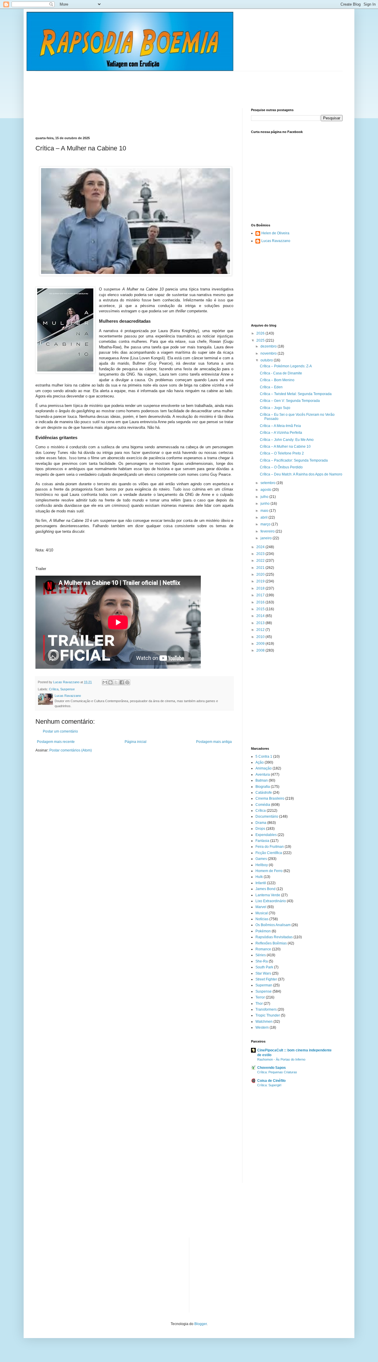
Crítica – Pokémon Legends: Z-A (286, 366)
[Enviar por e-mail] (105, 682)
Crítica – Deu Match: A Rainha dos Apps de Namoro (301, 474)
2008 (260, 650)
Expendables (266, 835)
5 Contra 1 (263, 756)
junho (265, 503)
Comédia (262, 805)
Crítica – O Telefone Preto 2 (282, 453)
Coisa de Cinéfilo (271, 1081)
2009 (260, 644)
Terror (260, 997)
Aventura (262, 774)
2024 (260, 547)
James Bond (265, 889)
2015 (260, 609)
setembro (268, 483)
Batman (261, 780)
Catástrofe (263, 792)
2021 (260, 568)
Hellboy (261, 865)
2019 (260, 581)
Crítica (53, 689)
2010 (260, 637)
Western (262, 1027)
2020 (260, 574)
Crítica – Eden (271, 387)
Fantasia (262, 841)
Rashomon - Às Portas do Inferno (281, 1059)
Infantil (260, 883)
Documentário (266, 816)
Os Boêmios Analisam (273, 925)
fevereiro (268, 531)
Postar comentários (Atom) (70, 750)
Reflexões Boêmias (271, 943)
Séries (260, 955)
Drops (260, 829)
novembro (269, 353)
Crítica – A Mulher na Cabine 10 (285, 446)
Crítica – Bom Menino (277, 380)
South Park (264, 967)
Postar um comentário (60, 731)
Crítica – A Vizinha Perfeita (281, 433)
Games (261, 859)
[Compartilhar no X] (116, 682)
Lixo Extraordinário (270, 901)
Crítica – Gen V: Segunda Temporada (290, 401)
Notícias (261, 919)
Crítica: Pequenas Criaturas (277, 1072)
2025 (260, 340)
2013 (260, 623)
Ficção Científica (268, 853)
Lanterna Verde (267, 895)
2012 (260, 630)
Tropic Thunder (267, 1015)
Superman (263, 985)
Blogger (200, 1324)
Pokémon (263, 931)
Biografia (262, 787)
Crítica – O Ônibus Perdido (281, 467)
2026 (260, 333)
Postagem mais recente (56, 742)
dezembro (269, 346)
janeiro (266, 538)
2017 (260, 595)
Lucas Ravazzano (275, 241)
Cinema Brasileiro (269, 798)
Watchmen (264, 1022)
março (265, 524)
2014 (260, 616)
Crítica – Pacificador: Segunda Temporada (294, 460)
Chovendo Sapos (271, 1068)
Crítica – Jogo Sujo (275, 408)
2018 (260, 588)
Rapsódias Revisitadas (274, 937)
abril (264, 517)
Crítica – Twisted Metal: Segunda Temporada (296, 394)
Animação (263, 768)
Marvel (260, 907)
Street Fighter (266, 979)
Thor (259, 1003)
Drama (260, 823)
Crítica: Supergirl (269, 1085)
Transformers (266, 1009)
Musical (261, 913)
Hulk (259, 877)
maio (264, 511)
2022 (260, 561)
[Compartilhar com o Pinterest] (127, 682)
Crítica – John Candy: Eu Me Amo (287, 440)
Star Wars (263, 973)
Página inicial (135, 742)
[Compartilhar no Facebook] (122, 682)
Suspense (67, 689)
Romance (263, 949)
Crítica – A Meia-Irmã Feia (280, 426)
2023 (260, 554)
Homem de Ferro (269, 871)
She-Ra (261, 961)
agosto (266, 490)
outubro (267, 360)
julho (264, 497)
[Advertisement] (142, 84)
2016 (260, 602)
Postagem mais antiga (214, 742)
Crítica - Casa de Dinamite (281, 373)
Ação (259, 762)
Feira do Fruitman (269, 847)
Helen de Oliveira (275, 233)
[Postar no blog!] (110, 682)
